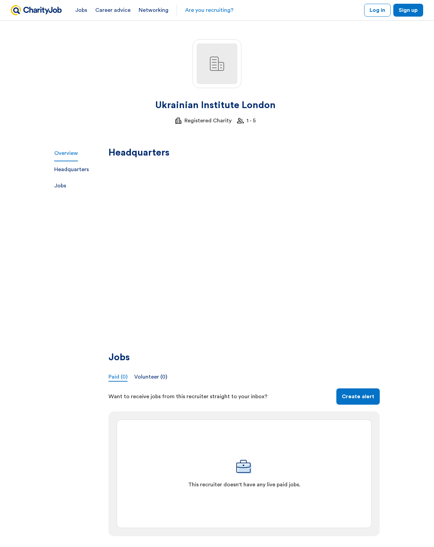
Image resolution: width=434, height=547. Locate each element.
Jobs (81, 10)
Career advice (113, 10)
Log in (377, 10)
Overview (66, 153)
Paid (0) (117, 377)
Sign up (408, 10)
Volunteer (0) (150, 377)
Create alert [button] (358, 396)
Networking (154, 10)
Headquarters (71, 169)
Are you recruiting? (209, 10)
